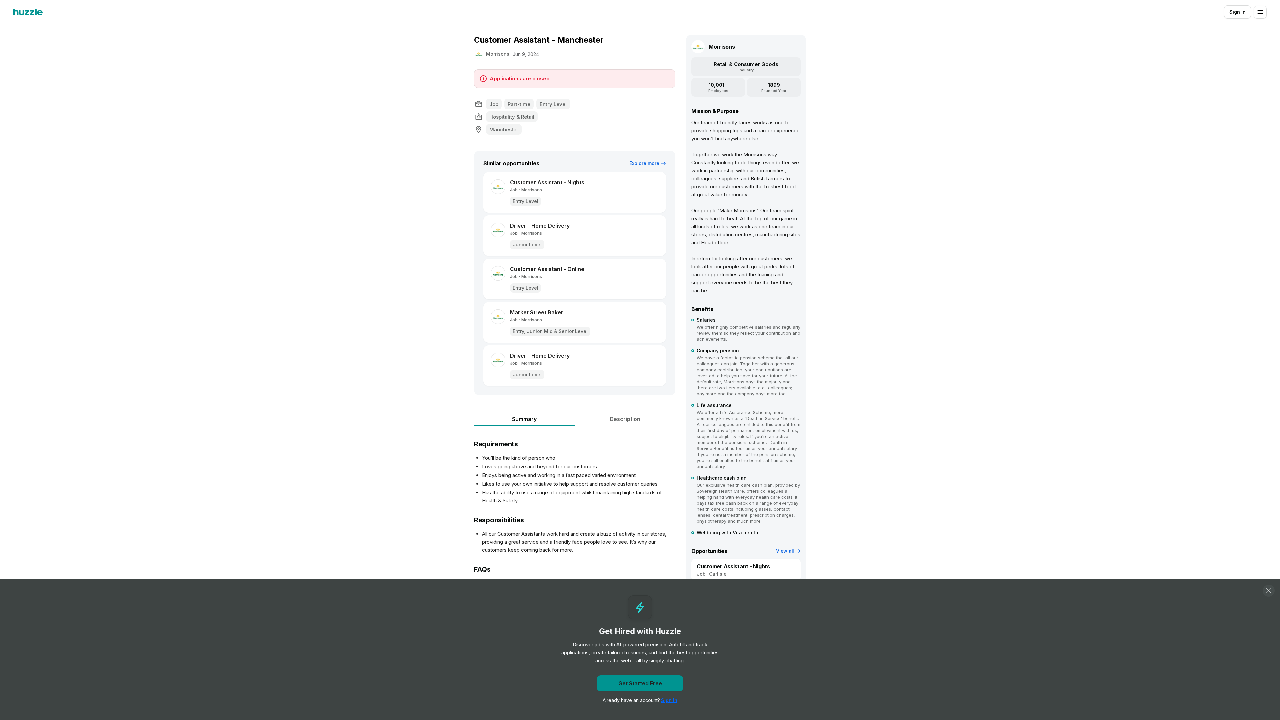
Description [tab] (625, 419)
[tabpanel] (574, 530)
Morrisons (497, 54)
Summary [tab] (524, 419)
